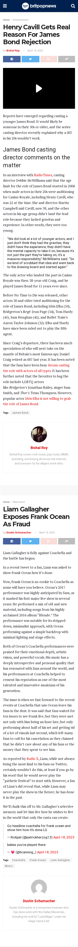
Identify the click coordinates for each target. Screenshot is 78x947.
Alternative (19, 502)
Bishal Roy (13, 50)
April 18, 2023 (63, 837)
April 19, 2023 (35, 50)
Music (9, 866)
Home (6, 19)
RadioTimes (43, 175)
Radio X (32, 758)
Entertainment (21, 19)
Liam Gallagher (60, 860)
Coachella (18, 860)
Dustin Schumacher (18, 532)
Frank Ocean (38, 860)
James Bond (20, 412)
